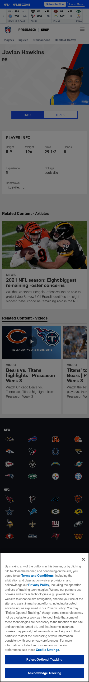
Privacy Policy (38, 585)
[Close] (83, 559)
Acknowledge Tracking (44, 673)
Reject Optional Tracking (44, 659)
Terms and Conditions (37, 575)
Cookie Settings (47, 650)
